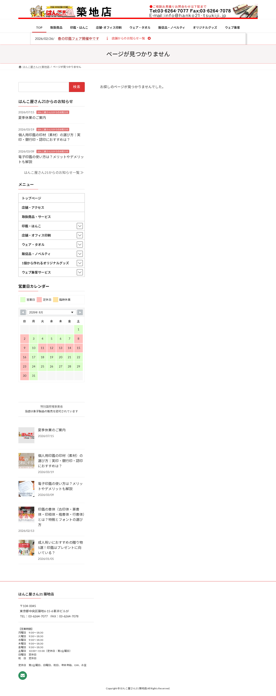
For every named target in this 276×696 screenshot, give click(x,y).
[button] (128, 38)
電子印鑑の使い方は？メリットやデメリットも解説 (60, 485)
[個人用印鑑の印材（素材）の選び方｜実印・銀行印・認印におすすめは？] (26, 461)
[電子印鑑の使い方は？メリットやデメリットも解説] (26, 489)
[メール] (22, 675)
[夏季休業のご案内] (26, 435)
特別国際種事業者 (51, 406)
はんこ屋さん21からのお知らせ (53, 112)
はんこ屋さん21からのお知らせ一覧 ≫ (54, 172)
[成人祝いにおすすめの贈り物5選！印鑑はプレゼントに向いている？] (26, 547)
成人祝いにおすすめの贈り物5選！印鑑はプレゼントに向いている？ (60, 547)
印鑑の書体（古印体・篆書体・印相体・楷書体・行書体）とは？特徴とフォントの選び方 (61, 516)
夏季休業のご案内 (32, 117)
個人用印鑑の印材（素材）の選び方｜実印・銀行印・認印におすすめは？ (60, 460)
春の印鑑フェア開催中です (78, 38)
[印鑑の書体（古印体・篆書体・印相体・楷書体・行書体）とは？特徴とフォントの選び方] (26, 514)
